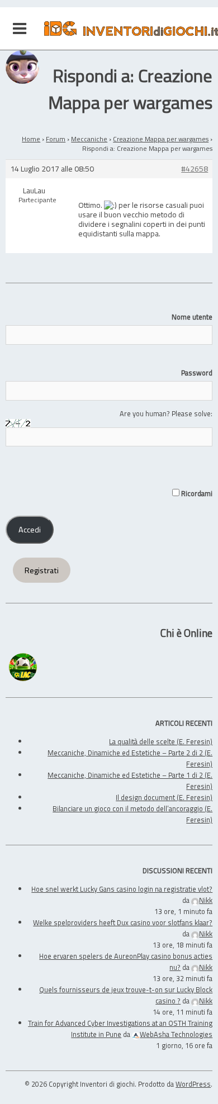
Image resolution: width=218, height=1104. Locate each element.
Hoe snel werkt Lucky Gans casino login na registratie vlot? (121, 888)
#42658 (194, 169)
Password (196, 372)
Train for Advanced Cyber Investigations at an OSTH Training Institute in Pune (120, 1028)
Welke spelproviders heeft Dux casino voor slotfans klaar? (122, 922)
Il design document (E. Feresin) (164, 797)
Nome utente (192, 316)
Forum (55, 139)
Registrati (42, 570)
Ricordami (195, 493)
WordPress (193, 1083)
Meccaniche (89, 139)
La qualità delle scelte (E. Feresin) (160, 741)
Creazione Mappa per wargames (160, 139)
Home (31, 139)
